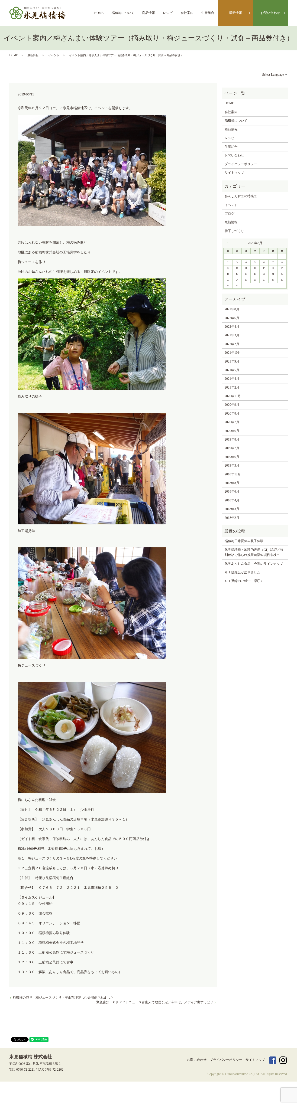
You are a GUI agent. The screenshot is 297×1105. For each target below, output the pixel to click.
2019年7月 (232, 448)
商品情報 (148, 13)
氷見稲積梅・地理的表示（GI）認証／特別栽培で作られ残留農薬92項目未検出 (254, 552)
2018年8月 (232, 483)
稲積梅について (123, 13)
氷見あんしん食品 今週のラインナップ (254, 564)
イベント (53, 55)
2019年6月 (232, 457)
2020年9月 (232, 404)
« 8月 (229, 243)
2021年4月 (232, 378)
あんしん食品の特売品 (241, 196)
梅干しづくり (234, 231)
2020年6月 (232, 431)
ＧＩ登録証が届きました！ (244, 572)
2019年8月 (232, 439)
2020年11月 (233, 396)
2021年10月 (233, 352)
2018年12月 (233, 474)
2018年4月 (232, 500)
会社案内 (187, 13)
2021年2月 (232, 387)
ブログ (229, 213)
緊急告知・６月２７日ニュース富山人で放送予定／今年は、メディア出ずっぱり (154, 1002)
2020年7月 (232, 422)
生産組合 (207, 13)
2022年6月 (232, 318)
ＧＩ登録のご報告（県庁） (244, 581)
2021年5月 (232, 370)
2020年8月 (232, 413)
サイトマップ (234, 172)
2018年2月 (232, 518)
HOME (99, 13)
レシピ (168, 13)
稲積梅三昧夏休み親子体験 (244, 541)
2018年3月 (232, 509)
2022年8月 (232, 309)
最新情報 (235, 13)
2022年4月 (232, 326)
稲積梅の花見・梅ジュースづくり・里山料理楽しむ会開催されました (63, 997)
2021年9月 (232, 361)
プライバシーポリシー (241, 164)
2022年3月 (232, 335)
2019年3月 (232, 465)
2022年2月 (232, 344)
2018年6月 (232, 491)
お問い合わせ (270, 13)
